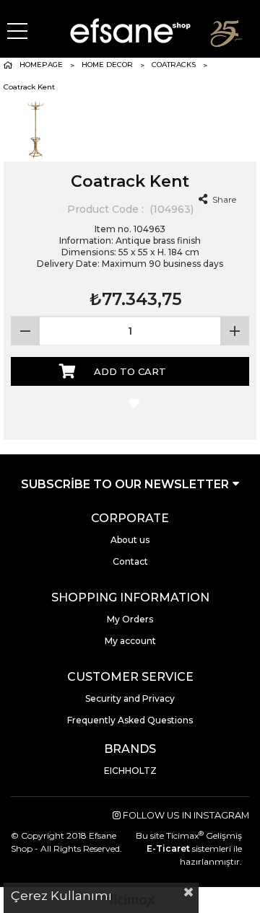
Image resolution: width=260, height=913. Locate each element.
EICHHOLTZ (130, 770)
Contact (130, 561)
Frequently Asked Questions (130, 720)
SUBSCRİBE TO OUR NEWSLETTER (126, 484)
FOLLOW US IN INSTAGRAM (185, 815)
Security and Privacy (130, 698)
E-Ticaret (168, 848)
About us (130, 539)
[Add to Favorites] (130, 404)
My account (130, 640)
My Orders (130, 619)
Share (223, 199)
